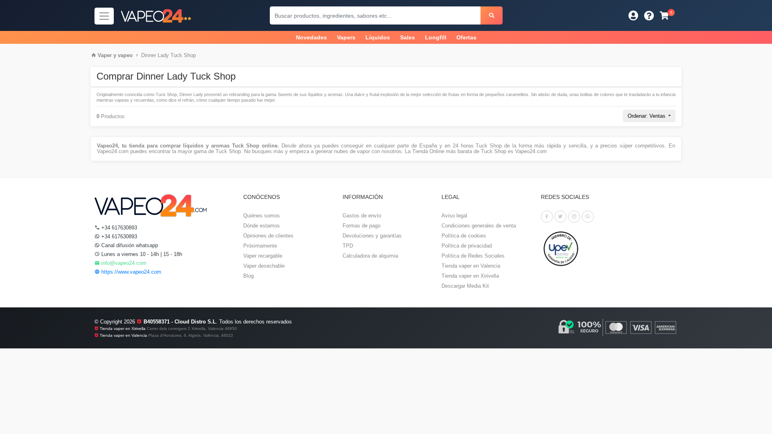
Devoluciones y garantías (372, 236)
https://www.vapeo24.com (130, 272)
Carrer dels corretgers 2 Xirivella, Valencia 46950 (192, 328)
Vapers (346, 37)
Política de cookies (463, 236)
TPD (348, 246)
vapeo (125, 55)
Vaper (105, 55)
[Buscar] (491, 15)
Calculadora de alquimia (370, 256)
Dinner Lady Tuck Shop (168, 55)
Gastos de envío (362, 216)
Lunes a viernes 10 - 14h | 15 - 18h (141, 254)
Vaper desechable (264, 266)
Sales (407, 37)
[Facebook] (547, 217)
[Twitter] (560, 217)
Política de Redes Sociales (473, 256)
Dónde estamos (261, 226)
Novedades (311, 37)
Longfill (435, 37)
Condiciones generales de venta (478, 226)
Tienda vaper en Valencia (470, 266)
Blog (248, 276)
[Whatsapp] (588, 217)
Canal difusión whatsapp (129, 245)
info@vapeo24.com (123, 263)
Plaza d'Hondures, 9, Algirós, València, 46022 (190, 335)
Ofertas (466, 37)
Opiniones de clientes (268, 236)
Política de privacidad (466, 246)
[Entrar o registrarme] (633, 15)
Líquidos (377, 37)
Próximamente (260, 246)
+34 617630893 (118, 228)
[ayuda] (649, 15)
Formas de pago (361, 226)
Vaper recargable (262, 256)
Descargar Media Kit (465, 286)
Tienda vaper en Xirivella (470, 276)
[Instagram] (574, 217)
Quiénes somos (261, 216)
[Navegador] (104, 16)
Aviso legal (454, 216)
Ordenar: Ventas (647, 116)
